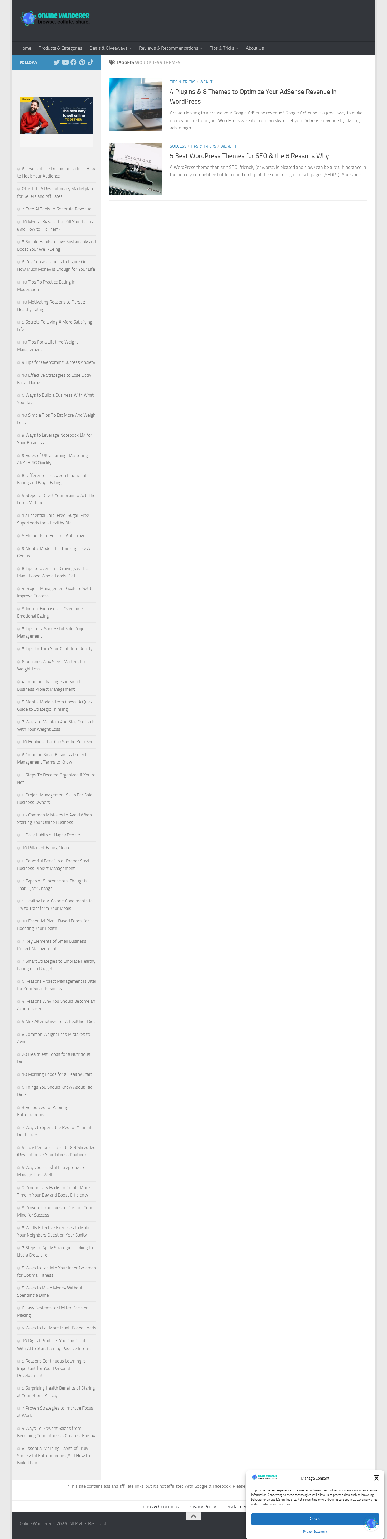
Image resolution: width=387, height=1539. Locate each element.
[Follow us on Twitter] (56, 62)
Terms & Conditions (160, 1507)
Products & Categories (60, 48)
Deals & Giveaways (108, 48)
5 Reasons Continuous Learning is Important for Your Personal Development (51, 1368)
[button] (376, 1478)
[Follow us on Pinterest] (82, 62)
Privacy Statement (315, 1531)
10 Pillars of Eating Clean (45, 847)
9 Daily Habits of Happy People (51, 834)
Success (178, 146)
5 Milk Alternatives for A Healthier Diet (58, 1021)
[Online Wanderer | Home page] (55, 18)
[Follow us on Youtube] (65, 62)
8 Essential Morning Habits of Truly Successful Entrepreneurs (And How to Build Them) (53, 1455)
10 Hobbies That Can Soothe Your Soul (58, 741)
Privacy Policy (202, 1507)
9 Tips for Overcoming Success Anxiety (58, 362)
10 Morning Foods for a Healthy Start (57, 1074)
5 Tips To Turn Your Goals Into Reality (57, 648)
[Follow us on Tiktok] (90, 62)
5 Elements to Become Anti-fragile (55, 535)
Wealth (207, 81)
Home (25, 48)
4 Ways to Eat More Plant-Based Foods (59, 1327)
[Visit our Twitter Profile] (371, 1523)
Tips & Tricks (222, 48)
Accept (315, 1518)
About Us (255, 48)
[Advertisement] (271, 20)
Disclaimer (236, 1507)
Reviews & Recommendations (168, 48)
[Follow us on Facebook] (73, 62)
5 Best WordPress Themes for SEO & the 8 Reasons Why (249, 156)
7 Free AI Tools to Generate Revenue (56, 208)
